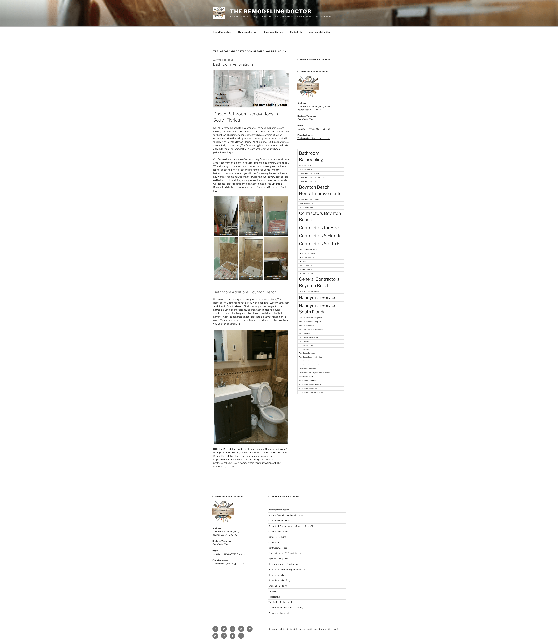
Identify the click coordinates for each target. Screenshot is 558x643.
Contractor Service (273, 32)
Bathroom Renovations (233, 64)
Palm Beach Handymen (307, 369)
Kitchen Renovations (276, 452)
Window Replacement (278, 613)
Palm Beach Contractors (307, 353)
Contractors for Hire (319, 227)
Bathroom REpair (305, 165)
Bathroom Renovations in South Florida (254, 131)
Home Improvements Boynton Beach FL (287, 569)
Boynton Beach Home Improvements (320, 190)
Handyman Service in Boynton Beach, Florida (237, 452)
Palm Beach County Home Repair (311, 365)
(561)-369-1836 (305, 119)
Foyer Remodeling (305, 269)
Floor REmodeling (305, 265)
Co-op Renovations (306, 203)
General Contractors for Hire (309, 291)
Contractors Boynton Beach (320, 216)
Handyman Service (247, 32)
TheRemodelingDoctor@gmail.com (313, 138)
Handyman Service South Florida (318, 308)
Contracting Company (258, 159)
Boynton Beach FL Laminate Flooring (285, 515)
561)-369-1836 (220, 544)
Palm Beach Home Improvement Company (314, 373)
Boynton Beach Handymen (308, 181)
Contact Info (296, 32)
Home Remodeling (222, 32)
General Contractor (306, 273)
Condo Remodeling (223, 456)
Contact (271, 463)
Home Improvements (306, 326)
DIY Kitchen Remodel (306, 257)
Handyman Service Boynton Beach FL (286, 564)
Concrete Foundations (278, 531)
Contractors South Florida (308, 250)
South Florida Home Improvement (311, 392)
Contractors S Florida (320, 235)
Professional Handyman (231, 159)
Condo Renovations (306, 207)
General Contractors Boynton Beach (319, 282)
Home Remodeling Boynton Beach (311, 330)
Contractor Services (277, 547)
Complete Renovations (279, 520)
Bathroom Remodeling (247, 456)
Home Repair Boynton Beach (309, 337)
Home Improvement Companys (310, 322)
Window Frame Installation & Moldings (286, 607)
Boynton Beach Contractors (309, 173)
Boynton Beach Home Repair (309, 199)
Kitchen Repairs (304, 349)
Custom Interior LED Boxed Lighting (284, 553)
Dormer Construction (278, 558)
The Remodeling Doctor (270, 11)
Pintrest (272, 591)
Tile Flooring (274, 596)
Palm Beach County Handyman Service (313, 361)
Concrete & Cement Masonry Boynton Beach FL (290, 526)
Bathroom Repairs (305, 169)
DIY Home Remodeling (307, 253)
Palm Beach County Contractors (310, 357)
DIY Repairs (303, 261)
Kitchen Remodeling (306, 345)
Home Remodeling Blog (319, 32)
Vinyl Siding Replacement (280, 602)
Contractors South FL (320, 243)
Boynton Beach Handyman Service (311, 177)
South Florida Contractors (308, 381)
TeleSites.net (312, 629)
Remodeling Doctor (306, 377)
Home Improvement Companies (310, 318)
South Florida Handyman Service (310, 384)
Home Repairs (304, 341)
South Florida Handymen (308, 388)
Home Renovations (306, 333)
